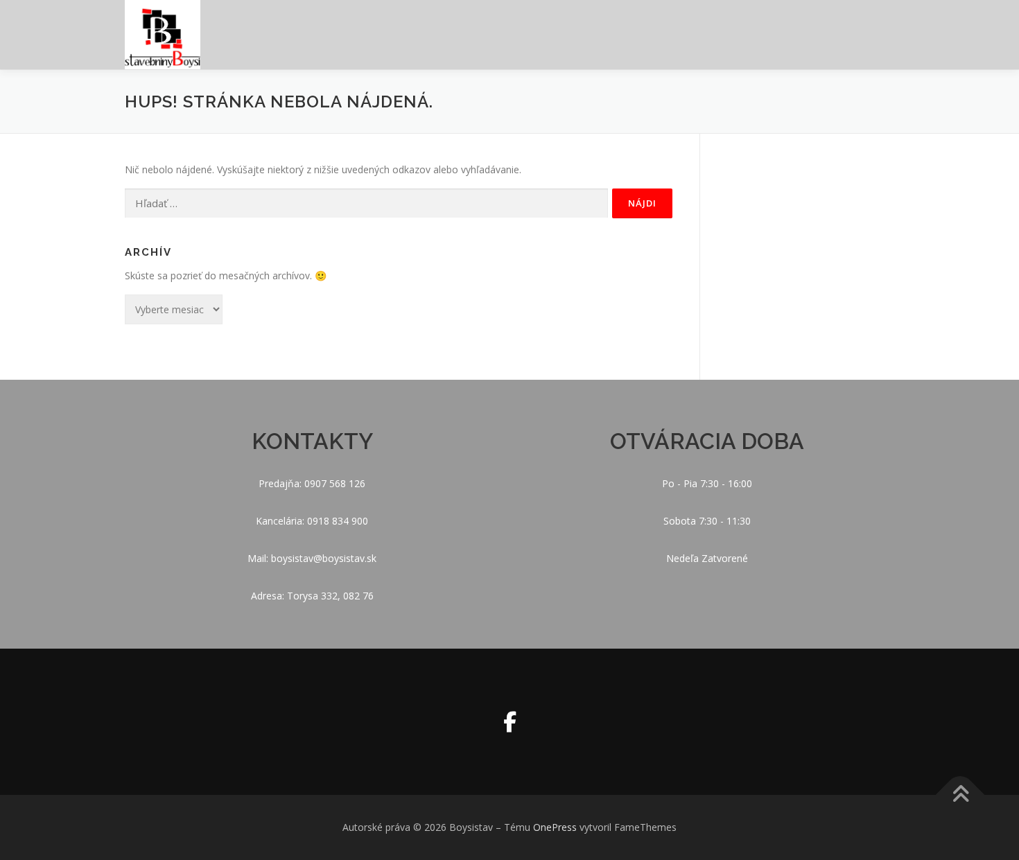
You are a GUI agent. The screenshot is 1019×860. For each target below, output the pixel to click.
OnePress (555, 827)
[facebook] (509, 722)
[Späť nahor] (960, 795)
